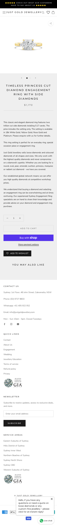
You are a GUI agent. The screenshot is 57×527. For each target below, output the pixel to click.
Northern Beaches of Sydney (17, 455)
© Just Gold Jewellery (28, 496)
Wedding (8, 354)
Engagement (9, 349)
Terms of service (11, 364)
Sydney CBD (9, 465)
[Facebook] (5, 324)
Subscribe (14, 423)
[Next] (35, 78)
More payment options (28, 244)
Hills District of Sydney (14, 445)
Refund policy (10, 368)
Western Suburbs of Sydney (16, 469)
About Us (8, 344)
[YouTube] (18, 324)
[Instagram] (11, 324)
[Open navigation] (4, 12)
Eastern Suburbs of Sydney (16, 441)
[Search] (43, 12)
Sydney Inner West (12, 450)
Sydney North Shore (13, 460)
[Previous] (21, 78)
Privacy (7, 373)
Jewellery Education (12, 359)
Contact (7, 340)
